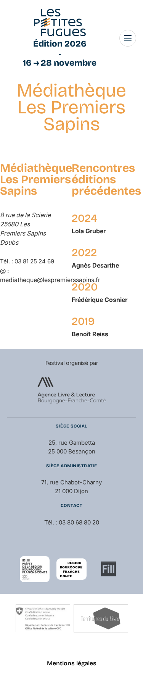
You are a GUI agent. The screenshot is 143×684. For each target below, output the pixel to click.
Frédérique (99, 299)
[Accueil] (60, 22)
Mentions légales (71, 663)
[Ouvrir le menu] (127, 38)
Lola (89, 231)
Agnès (95, 265)
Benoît (90, 334)
